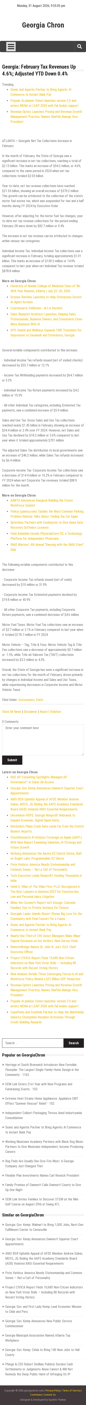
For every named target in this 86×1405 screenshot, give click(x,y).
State (39, 700)
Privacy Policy (53, 1390)
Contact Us (50, 1394)
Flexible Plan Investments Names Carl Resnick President (42, 1175)
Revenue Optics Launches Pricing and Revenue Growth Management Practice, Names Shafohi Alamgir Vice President (46, 117)
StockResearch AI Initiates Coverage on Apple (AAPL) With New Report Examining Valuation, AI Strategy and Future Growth (46, 842)
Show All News (11, 712)
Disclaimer (30, 712)
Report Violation (50, 712)
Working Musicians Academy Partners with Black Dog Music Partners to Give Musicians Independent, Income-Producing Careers (44, 1147)
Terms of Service (71, 1390)
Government (26, 700)
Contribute (36, 1394)
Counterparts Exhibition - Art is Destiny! (36, 308)
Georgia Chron (43, 25)
